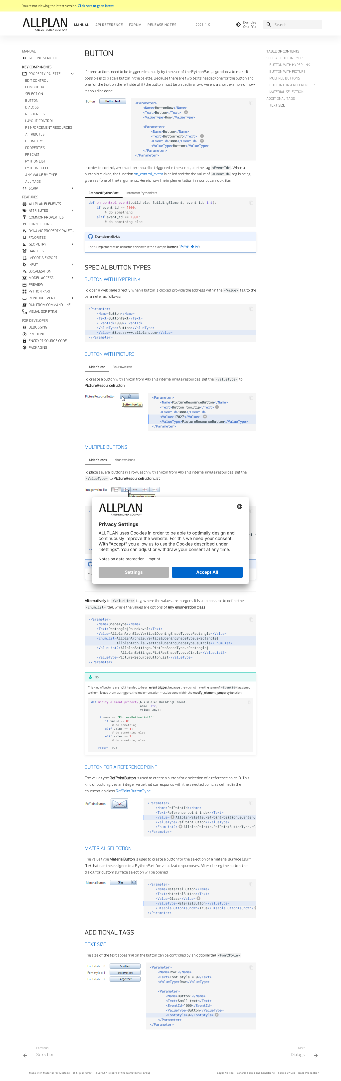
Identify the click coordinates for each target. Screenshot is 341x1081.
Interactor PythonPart (142, 193)
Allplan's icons (98, 460)
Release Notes (162, 24)
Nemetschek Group (138, 1072)
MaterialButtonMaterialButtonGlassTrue (200, 898)
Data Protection (308, 1072)
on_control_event (148, 173)
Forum (135, 24)
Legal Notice (225, 1072)
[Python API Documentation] (44, 24)
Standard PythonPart (104, 193)
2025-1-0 (202, 24)
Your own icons (125, 460)
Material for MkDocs (56, 1072)
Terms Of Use (286, 1072)
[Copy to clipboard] (251, 103)
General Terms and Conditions (256, 1072)
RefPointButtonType (133, 790)
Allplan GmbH (84, 1072)
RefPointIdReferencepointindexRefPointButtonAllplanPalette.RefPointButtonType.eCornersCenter (202, 817)
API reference (109, 24)
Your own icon (122, 367)
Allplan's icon (97, 367)
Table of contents (282, 51)
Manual (81, 24)
